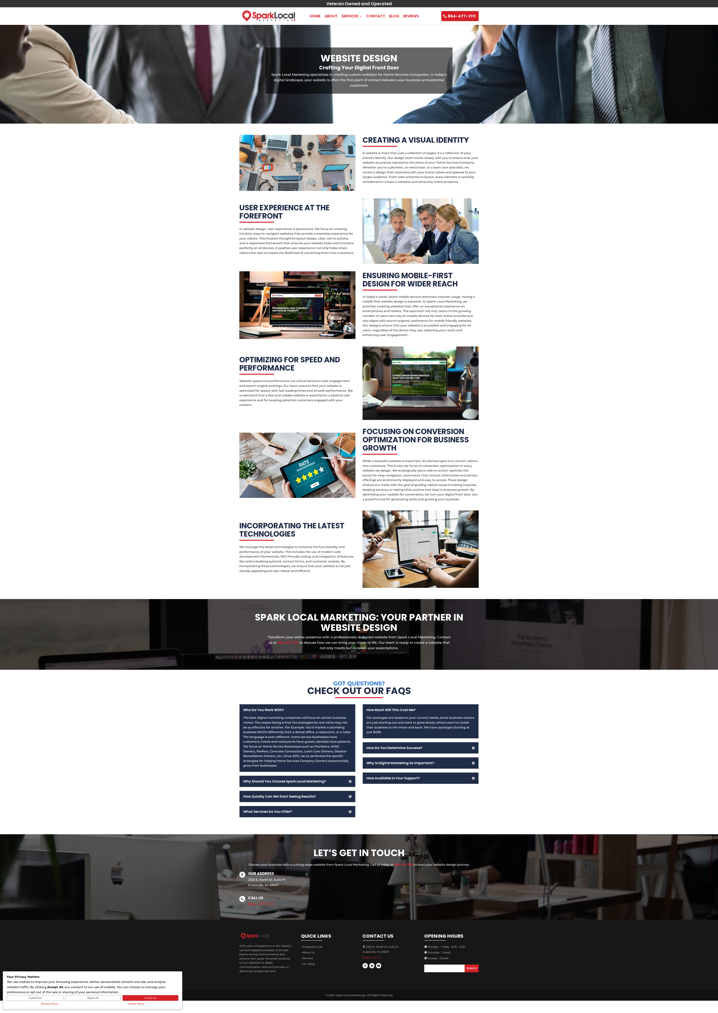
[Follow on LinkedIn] (372, 965)
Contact (375, 16)
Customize (35, 997)
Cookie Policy (136, 1003)
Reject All (93, 997)
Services (349, 16)
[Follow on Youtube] (378, 965)
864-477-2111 (462, 16)
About (331, 16)
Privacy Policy (49, 1003)
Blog (394, 16)
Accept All (150, 997)
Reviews (411, 16)
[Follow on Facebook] (365, 965)
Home (315, 16)
